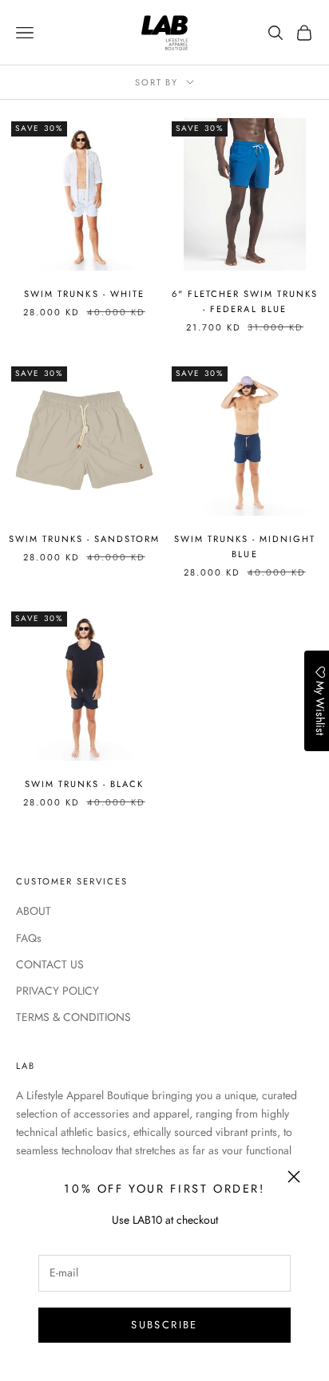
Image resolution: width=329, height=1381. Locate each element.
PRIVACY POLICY (57, 991)
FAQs (29, 938)
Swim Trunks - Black (84, 784)
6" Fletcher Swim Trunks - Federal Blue (245, 301)
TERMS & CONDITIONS (73, 1017)
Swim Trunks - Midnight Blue (244, 546)
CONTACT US (50, 964)
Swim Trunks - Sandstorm (84, 538)
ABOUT (33, 911)
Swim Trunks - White (84, 293)
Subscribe (164, 1324)
